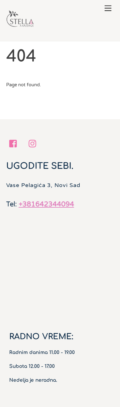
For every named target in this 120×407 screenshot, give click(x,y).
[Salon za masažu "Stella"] (20, 30)
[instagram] (34, 143)
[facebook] (14, 143)
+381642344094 (46, 204)
